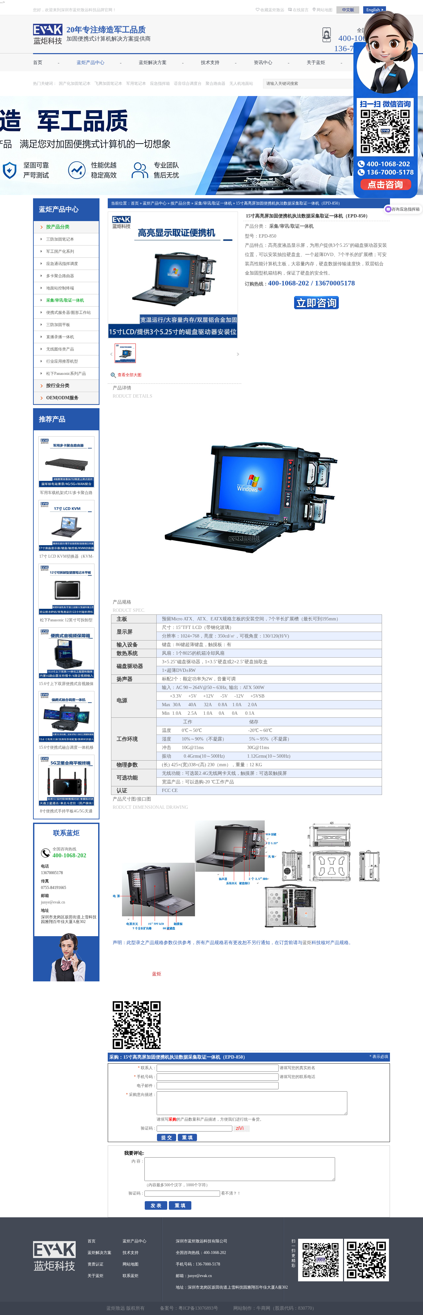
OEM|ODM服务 (62, 397)
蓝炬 (307, 942)
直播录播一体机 (60, 337)
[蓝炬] (47, 41)
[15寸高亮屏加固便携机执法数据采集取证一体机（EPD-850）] (125, 361)
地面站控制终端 (60, 288)
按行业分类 (57, 385)
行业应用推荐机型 (62, 361)
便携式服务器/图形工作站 (68, 312)
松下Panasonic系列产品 (66, 373)
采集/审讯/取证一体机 (65, 300)
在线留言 (301, 10)
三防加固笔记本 (60, 239)
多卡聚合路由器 (60, 276)
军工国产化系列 (60, 251)
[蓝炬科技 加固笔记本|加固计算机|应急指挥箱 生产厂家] (211, 145)
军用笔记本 (136, 83)
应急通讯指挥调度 (62, 263)
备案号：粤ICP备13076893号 (189, 1308)
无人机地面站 (241, 83)
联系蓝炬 (130, 1275)
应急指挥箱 (160, 83)
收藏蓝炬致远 (272, 10)
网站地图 (324, 10)
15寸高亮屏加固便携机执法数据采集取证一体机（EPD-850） (289, 203)
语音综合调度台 (188, 83)
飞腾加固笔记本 (108, 83)
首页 (37, 62)
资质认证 (95, 1264)
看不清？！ (231, 1193)
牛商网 (263, 1308)
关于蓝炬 (316, 62)
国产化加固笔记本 (75, 83)
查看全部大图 (129, 375)
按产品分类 (57, 226)
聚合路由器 (215, 83)
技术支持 (210, 62)
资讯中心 (263, 62)
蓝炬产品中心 (90, 62)
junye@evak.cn (53, 902)
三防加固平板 (58, 324)
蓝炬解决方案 (153, 62)
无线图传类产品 (60, 349)
